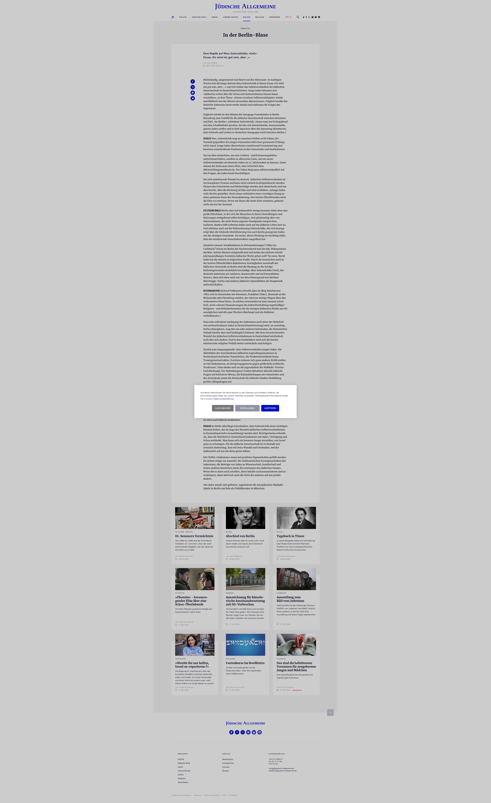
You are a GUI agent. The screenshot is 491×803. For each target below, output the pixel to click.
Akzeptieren (270, 408)
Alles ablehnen (223, 408)
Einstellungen (247, 408)
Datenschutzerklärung (223, 398)
